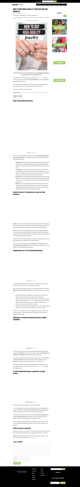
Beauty (49, 4)
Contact (40, 1)
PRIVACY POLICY (20, 472)
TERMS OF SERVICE (24, 472)
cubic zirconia (40, 366)
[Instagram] (62, 1)
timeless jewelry (40, 77)
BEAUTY (33, 473)
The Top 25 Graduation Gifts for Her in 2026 (59, 63)
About (37, 1)
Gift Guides (63, 4)
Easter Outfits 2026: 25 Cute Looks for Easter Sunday (59, 80)
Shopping (58, 4)
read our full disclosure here (17, 18)
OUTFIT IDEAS (34, 471)
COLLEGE (33, 475)
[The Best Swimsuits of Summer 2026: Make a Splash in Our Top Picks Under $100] (59, 33)
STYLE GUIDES (34, 469)
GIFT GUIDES (34, 479)
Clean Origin (33, 152)
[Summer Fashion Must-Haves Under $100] (59, 51)
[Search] (55, 1)
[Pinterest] (64, 1)
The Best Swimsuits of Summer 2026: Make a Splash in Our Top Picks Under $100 (59, 27)
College (53, 4)
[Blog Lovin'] (66, 1)
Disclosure (43, 475)
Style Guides (39, 4)
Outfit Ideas (44, 4)
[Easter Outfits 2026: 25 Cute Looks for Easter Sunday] (59, 86)
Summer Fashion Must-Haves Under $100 (59, 45)
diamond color (31, 300)
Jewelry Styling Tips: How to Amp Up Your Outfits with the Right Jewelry (34, 92)
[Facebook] (58, 1)
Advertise (42, 473)
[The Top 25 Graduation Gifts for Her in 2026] (59, 69)
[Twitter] (60, 1)
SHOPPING (33, 477)
